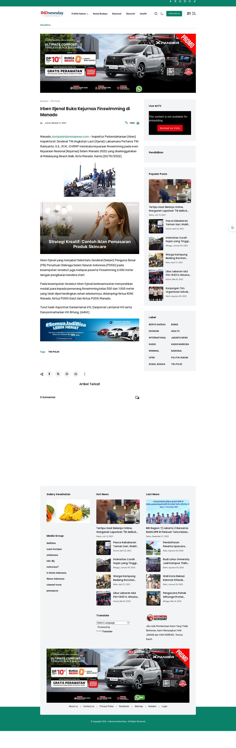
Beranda (44, 101)
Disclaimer (124, 706)
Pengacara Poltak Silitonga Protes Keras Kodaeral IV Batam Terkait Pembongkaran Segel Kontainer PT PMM (175, 595)
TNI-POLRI (55, 101)
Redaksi (152, 706)
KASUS (152, 344)
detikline (51, 543)
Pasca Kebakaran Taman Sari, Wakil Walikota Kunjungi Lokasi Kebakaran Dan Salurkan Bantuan (177, 222)
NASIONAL (176, 351)
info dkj (51, 561)
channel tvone (54, 584)
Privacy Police (107, 706)
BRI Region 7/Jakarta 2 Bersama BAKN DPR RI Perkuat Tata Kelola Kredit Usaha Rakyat (167, 530)
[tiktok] (194, 1)
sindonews (52, 555)
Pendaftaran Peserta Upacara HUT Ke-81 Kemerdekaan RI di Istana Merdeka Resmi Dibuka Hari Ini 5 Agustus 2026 (175, 544)
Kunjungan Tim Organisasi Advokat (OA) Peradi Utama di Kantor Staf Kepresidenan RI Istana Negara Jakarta (178, 290)
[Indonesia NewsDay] (52, 13)
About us (73, 706)
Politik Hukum (79, 13)
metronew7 (53, 566)
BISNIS (174, 324)
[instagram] (185, 1)
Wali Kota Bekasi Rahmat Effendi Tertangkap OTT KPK (174, 578)
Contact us (88, 706)
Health (143, 13)
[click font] (126, 123)
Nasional (116, 13)
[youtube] (190, 1)
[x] (175, 1)
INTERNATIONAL (157, 337)
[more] (84, 374)
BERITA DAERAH (157, 324)
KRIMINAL (154, 351)
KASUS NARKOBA (180, 344)
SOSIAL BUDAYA (157, 364)
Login (164, 706)
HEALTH (175, 331)
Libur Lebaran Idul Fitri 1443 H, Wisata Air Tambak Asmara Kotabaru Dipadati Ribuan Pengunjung (178, 273)
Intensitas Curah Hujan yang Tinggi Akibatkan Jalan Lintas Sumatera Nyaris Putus (177, 239)
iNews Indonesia (55, 578)
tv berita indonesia (56, 572)
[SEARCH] (156, 13)
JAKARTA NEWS (179, 337)
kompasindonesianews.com (70, 136)
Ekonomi (130, 13)
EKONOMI (154, 331)
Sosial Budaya (100, 13)
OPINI (152, 357)
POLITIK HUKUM (179, 357)
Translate (107, 631)
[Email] (76, 374)
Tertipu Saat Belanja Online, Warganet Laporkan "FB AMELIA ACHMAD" (168, 209)
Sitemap (139, 706)
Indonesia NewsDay (117, 721)
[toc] (232, 227)
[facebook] (170, 1)
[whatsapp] (180, 1)
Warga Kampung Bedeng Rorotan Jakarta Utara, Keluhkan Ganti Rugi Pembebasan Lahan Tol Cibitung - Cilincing (178, 256)
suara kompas (54, 549)
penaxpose (52, 590)
